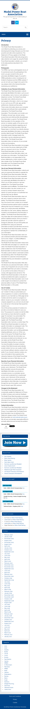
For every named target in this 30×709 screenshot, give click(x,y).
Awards (6, 650)
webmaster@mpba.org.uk (19, 417)
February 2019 (8, 591)
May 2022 (7, 557)
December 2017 (8, 617)
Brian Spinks (7, 460)
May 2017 (7, 629)
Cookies (15, 702)
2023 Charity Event (9, 466)
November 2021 (9, 567)
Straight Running (9, 683)
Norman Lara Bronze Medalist (13, 464)
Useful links (7, 689)
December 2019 (9, 576)
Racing (6, 676)
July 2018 (7, 604)
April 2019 (7, 587)
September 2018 (9, 601)
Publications (7, 674)
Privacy (15, 699)
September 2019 (9, 580)
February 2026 (8, 535)
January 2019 (8, 593)
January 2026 (8, 536)
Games (6, 661)
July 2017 (7, 625)
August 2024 (8, 540)
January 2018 (8, 616)
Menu (4, 34)
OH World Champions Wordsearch (14, 471)
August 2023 (8, 544)
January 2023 (8, 548)
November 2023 (9, 542)
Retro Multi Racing (9, 458)
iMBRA (6, 663)
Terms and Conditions (15, 696)
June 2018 (7, 606)
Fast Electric (7, 659)
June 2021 (7, 570)
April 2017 (7, 631)
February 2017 (8, 634)
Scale (6, 680)
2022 (5, 648)
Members (7, 667)
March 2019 (7, 589)
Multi (5, 670)
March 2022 (7, 561)
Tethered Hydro (8, 687)
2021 (5, 646)
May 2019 (7, 585)
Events (6, 657)
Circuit (6, 653)
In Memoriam (8, 665)
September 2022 (9, 552)
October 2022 (8, 550)
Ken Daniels (7, 456)
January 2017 (8, 636)
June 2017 (7, 627)
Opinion (6, 672)
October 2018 (8, 599)
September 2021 (9, 568)
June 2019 (7, 584)
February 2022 (8, 563)
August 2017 (7, 623)
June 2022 (7, 555)
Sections (6, 682)
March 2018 (7, 612)
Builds (6, 651)
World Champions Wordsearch (13, 473)
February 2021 (8, 574)
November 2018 (9, 597)
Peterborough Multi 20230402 (12, 469)
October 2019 (8, 578)
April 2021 (7, 572)
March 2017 (7, 632)
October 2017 (8, 619)
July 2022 (7, 553)
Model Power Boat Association (15, 13)
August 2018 (7, 602)
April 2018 (7, 610)
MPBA (6, 668)
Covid (6, 655)
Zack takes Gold (9, 462)
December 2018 (9, 595)
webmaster (7, 519)
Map (23, 488)
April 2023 (7, 546)
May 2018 (7, 608)
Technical (7, 685)
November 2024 (9, 538)
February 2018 (8, 614)
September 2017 (9, 621)
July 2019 (7, 582)
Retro (6, 678)
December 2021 (8, 565)
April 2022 (7, 559)
